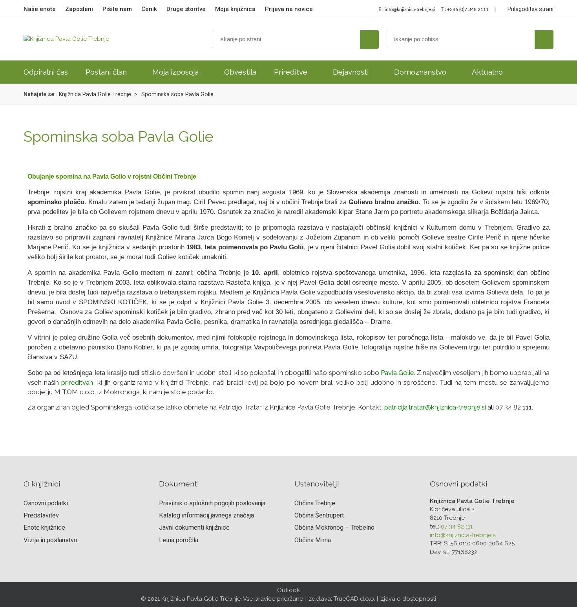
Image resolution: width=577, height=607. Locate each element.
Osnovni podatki (46, 503)
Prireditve (290, 72)
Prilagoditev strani (529, 9)
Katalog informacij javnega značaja (206, 515)
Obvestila (240, 72)
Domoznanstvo (420, 72)
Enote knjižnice (44, 527)
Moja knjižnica (235, 9)
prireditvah (77, 382)
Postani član (106, 72)
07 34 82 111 (457, 526)
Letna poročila (178, 540)
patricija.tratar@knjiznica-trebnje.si (435, 407)
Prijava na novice (289, 9)
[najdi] (369, 39)
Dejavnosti (351, 72)
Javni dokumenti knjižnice (194, 527)
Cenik (149, 9)
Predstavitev (41, 515)
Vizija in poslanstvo (50, 540)
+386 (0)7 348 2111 (465, 9)
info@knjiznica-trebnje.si (406, 9)
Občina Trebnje (314, 503)
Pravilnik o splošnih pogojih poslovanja (212, 503)
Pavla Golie (397, 373)
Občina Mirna (312, 540)
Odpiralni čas (46, 72)
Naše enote (40, 9)
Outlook (288, 590)
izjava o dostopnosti (408, 598)
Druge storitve (186, 9)
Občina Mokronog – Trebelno (334, 527)
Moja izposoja (175, 72)
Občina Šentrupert (319, 515)
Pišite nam (117, 9)
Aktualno (487, 72)
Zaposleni (79, 9)
